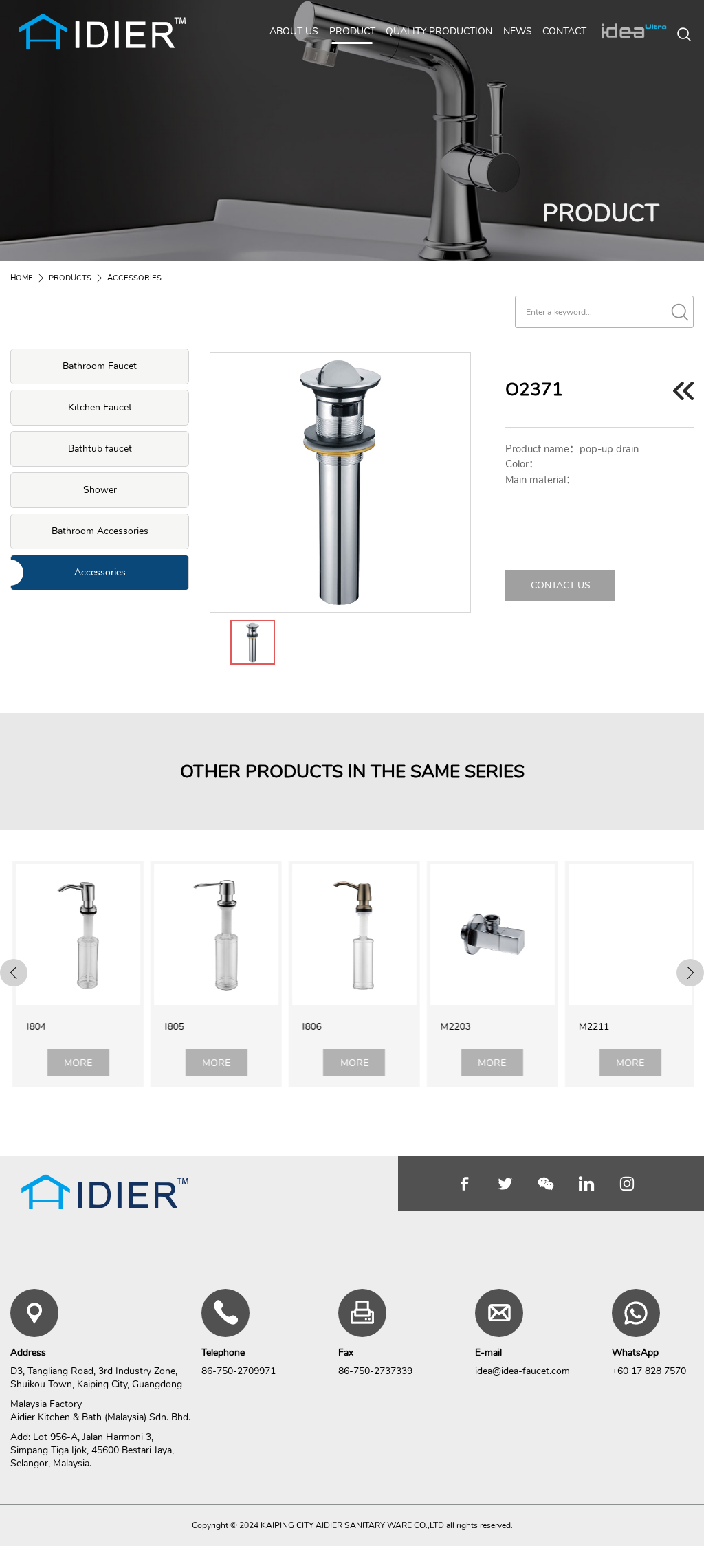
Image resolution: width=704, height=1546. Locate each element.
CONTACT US (561, 585)
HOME (21, 278)
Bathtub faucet (100, 448)
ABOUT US (294, 31)
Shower (100, 489)
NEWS (517, 31)
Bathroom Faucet (100, 366)
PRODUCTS (70, 278)
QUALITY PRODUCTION (439, 31)
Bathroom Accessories (100, 531)
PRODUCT (352, 31)
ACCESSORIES (134, 278)
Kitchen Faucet (100, 407)
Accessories (100, 572)
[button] (14, 972)
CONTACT (564, 31)
